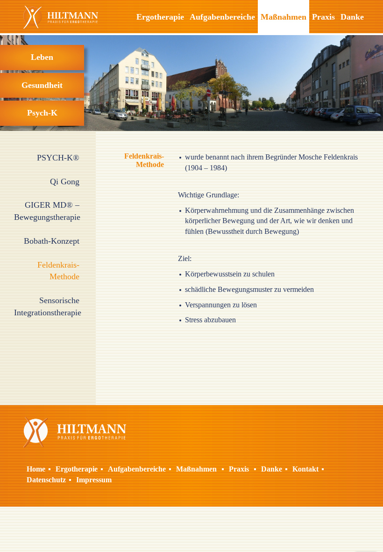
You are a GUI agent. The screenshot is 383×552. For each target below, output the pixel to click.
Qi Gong (64, 181)
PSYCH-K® (58, 157)
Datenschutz (46, 480)
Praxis (323, 17)
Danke (352, 17)
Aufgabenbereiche (222, 17)
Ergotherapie (160, 17)
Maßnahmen (283, 17)
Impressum (94, 480)
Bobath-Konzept (51, 241)
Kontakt (305, 469)
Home (36, 469)
